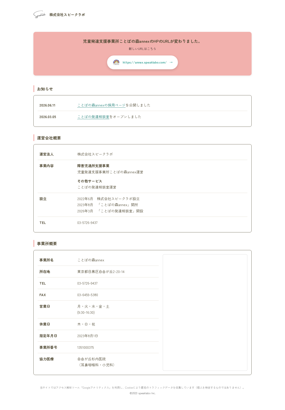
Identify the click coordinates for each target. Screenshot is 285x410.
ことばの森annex (122, 171)
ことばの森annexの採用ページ (101, 105)
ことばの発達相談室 (93, 116)
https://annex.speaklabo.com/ (145, 62)
